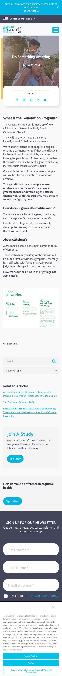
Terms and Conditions (42, 595)
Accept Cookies (31, 656)
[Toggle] (55, 30)
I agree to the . (34, 595)
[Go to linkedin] (37, 99)
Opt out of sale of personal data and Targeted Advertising (31, 671)
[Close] (58, 7)
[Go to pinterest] (31, 99)
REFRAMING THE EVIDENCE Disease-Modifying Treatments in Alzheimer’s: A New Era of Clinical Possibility (29, 412)
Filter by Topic (13, 370)
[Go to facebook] (17, 99)
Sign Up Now (12, 501)
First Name (18, 550)
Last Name (18, 567)
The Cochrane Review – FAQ (18, 402)
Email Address (21, 585)
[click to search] (54, 361)
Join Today (15, 458)
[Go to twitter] (24, 99)
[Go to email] (44, 99)
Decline (31, 663)
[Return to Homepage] (8, 30)
